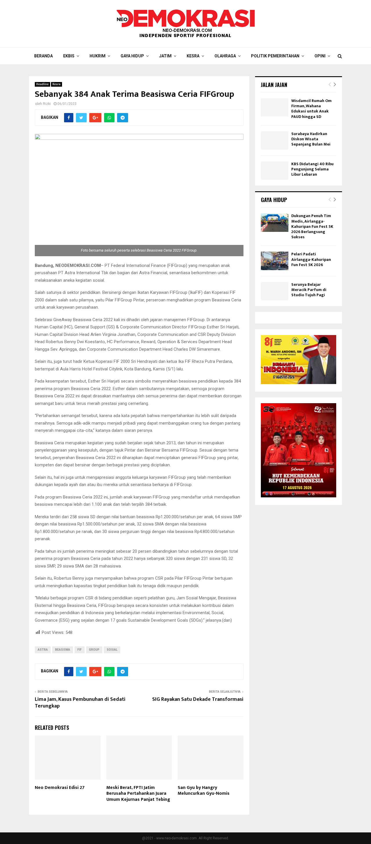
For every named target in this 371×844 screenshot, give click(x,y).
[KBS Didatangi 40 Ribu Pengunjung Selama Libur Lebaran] (274, 170)
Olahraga (225, 56)
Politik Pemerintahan (275, 56)
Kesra (193, 56)
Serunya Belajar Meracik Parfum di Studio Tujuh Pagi (308, 289)
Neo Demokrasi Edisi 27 (60, 788)
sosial (112, 649)
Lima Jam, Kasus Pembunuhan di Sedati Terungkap (80, 703)
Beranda (43, 56)
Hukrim (98, 56)
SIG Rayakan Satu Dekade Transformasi (197, 699)
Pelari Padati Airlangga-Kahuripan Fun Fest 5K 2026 (311, 259)
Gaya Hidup (132, 56)
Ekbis (68, 56)
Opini (319, 56)
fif (79, 649)
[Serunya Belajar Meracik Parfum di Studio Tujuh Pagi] (274, 291)
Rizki (47, 104)
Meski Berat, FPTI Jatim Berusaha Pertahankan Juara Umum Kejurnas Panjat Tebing (138, 794)
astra (43, 649)
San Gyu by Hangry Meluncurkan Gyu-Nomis (204, 791)
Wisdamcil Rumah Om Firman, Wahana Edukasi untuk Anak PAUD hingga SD (311, 108)
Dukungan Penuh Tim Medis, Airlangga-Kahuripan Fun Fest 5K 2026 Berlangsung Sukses (312, 226)
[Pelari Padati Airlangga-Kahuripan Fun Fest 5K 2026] (274, 261)
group (94, 649)
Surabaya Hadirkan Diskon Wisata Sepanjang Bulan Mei (310, 139)
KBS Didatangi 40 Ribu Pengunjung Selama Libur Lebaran (312, 169)
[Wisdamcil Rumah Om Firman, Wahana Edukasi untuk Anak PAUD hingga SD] (274, 107)
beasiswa (62, 649)
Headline (42, 84)
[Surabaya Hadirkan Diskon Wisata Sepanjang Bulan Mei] (274, 140)
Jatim (165, 56)
